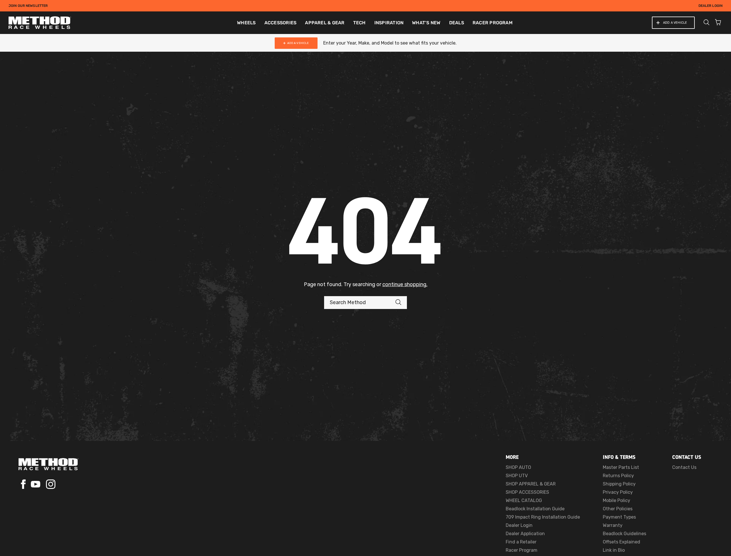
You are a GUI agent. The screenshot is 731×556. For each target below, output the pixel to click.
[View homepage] (49, 464)
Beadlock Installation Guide (535, 508)
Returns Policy (618, 475)
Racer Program (521, 550)
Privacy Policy (618, 492)
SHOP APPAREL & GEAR (531, 484)
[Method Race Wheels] (40, 22)
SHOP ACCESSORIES (527, 492)
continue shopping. (404, 284)
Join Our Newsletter (28, 6)
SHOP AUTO (518, 467)
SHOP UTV (517, 475)
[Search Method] (401, 302)
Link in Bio (614, 550)
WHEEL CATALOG (524, 500)
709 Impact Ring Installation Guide (543, 517)
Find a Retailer (521, 542)
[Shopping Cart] (718, 23)
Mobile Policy (616, 500)
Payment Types (619, 517)
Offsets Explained (621, 542)
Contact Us (684, 467)
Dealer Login (710, 6)
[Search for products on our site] (706, 22)
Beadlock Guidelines (624, 533)
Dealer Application (525, 533)
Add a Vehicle (675, 23)
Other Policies (617, 508)
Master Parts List (621, 467)
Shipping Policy (619, 484)
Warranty (612, 525)
